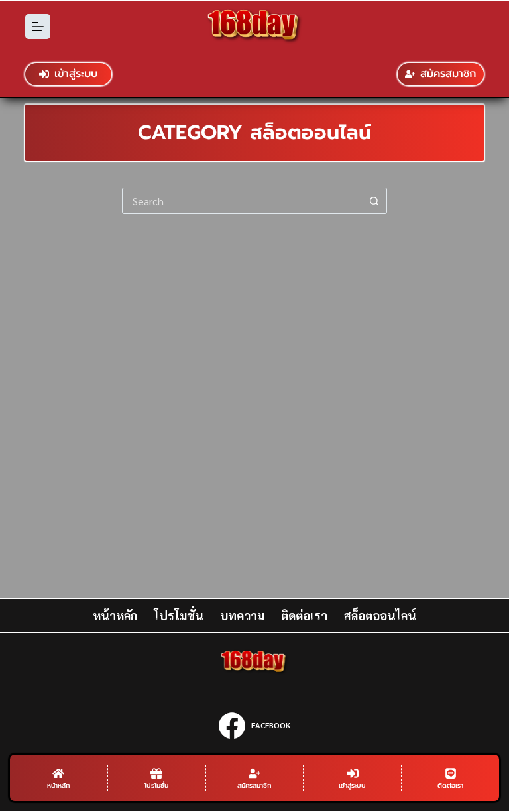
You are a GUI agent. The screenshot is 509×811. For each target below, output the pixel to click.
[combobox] (242, 201)
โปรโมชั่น (178, 615)
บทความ (242, 615)
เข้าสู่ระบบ (75, 73)
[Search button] (373, 200)
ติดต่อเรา (304, 615)
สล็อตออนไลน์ (380, 615)
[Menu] (37, 26)
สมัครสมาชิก (448, 73)
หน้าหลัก (115, 615)
